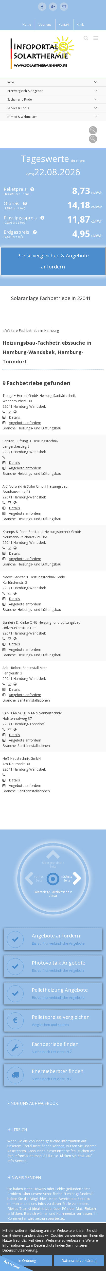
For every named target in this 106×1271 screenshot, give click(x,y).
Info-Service (16, 1160)
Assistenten (16, 1150)
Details (14, 417)
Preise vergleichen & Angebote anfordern (53, 261)
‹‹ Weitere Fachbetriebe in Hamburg (30, 330)
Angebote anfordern (25, 422)
